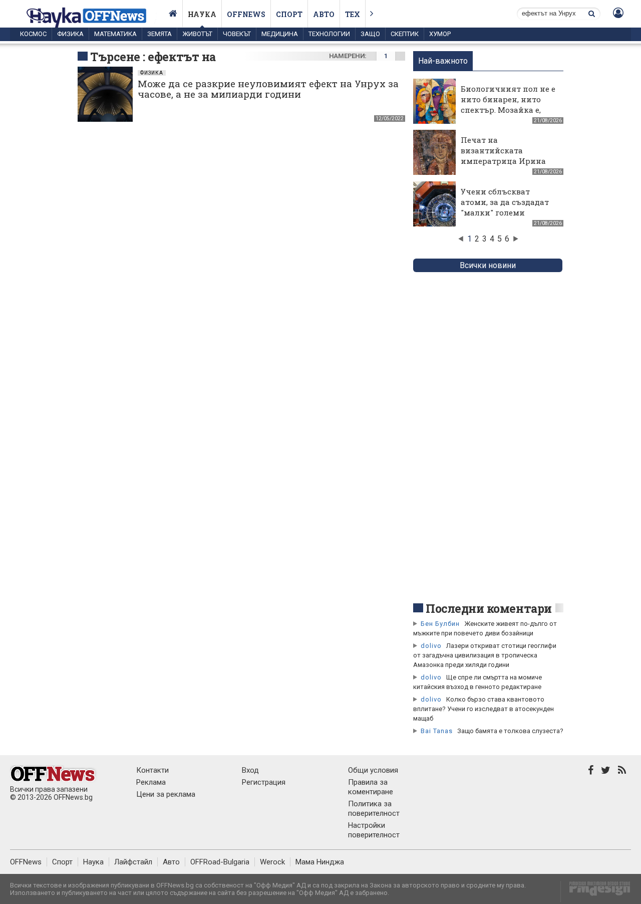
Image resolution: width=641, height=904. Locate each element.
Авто (324, 14)
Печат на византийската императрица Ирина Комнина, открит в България (503, 161)
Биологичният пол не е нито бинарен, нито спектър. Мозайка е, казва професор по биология (508, 110)
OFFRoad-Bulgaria (219, 861)
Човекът (237, 34)
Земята (159, 34)
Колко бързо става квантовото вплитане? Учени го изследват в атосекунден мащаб (483, 709)
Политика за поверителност (374, 808)
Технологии (329, 34)
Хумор (440, 34)
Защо (370, 34)
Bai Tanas (437, 731)
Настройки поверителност (374, 830)
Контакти (152, 770)
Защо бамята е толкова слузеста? (510, 731)
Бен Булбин (440, 623)
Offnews (246, 14)
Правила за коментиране (370, 787)
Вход (250, 770)
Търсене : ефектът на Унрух (153, 64)
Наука (202, 14)
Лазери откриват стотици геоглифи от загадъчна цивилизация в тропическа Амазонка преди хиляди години (484, 655)
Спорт (289, 14)
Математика (115, 34)
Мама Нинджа (319, 861)
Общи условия (373, 770)
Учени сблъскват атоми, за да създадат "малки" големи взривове (505, 207)
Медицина (279, 34)
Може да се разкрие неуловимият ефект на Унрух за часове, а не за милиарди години (268, 88)
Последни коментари (489, 608)
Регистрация (263, 782)
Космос (33, 34)
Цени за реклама (165, 794)
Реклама (151, 782)
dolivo (431, 645)
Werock (272, 861)
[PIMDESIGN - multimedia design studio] (595, 891)
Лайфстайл (133, 861)
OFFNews (26, 861)
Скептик (405, 34)
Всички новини (488, 265)
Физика (70, 34)
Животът (197, 34)
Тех (352, 14)
